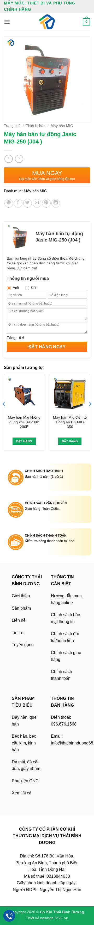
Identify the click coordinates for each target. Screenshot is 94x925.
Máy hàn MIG (62, 126)
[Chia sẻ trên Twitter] (27, 203)
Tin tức (18, 632)
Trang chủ (12, 126)
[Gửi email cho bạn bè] (37, 203)
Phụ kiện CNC (25, 781)
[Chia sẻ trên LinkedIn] (55, 203)
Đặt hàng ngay (47, 347)
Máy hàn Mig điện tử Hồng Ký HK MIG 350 (70, 422)
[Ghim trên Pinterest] (46, 203)
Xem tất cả (21, 793)
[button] (7, 21)
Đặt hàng (24, 441)
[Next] (90, 414)
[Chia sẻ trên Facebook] (18, 203)
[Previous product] (19, 159)
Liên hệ (19, 620)
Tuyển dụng (23, 645)
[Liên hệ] (9, 916)
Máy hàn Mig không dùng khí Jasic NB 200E (24, 422)
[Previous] (4, 414)
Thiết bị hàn (35, 126)
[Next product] (8, 159)
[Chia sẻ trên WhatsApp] (8, 203)
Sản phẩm (21, 608)
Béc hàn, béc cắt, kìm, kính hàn (24, 743)
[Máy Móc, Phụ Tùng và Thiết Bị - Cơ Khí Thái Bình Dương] (47, 22)
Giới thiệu (21, 596)
